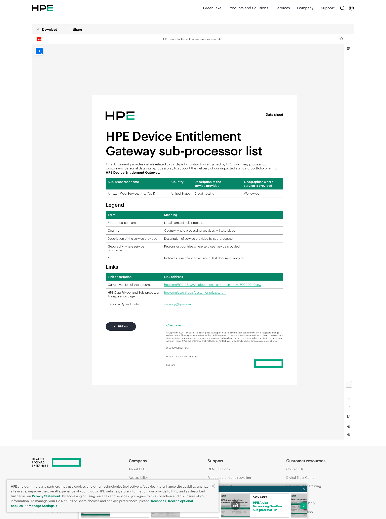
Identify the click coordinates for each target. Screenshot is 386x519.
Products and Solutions (248, 8)
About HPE (137, 469)
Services (282, 8)
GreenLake (212, 8)
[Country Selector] (351, 8)
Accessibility (138, 478)
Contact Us (294, 469)
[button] (213, 486)
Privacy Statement (46, 496)
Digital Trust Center (301, 478)
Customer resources (305, 460)
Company (305, 8)
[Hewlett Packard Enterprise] (42, 8)
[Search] (342, 8)
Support (328, 8)
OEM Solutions (218, 469)
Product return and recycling (229, 478)
